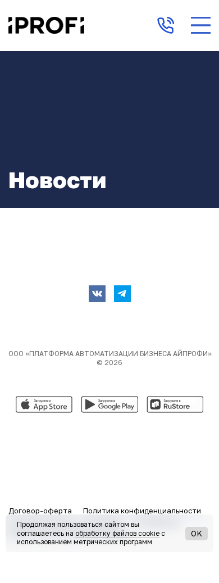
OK (196, 533)
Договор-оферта (40, 510)
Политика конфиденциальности (142, 510)
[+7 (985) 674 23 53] (165, 25)
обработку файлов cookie (117, 533)
